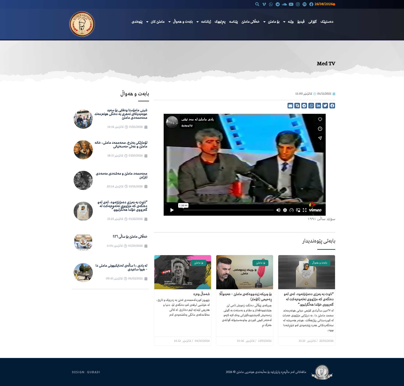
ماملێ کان (158, 21)
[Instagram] (298, 4)
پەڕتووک (220, 21)
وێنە (291, 21)
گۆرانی (312, 21)
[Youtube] (291, 4)
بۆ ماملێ (273, 21)
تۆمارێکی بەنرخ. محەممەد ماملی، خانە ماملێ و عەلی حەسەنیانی (121, 144)
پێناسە (233, 21)
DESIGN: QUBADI (86, 372)
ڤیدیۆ (301, 21)
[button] (257, 4)
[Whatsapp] (270, 4)
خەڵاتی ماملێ (251, 21)
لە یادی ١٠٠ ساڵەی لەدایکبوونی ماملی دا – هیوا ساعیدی (121, 267)
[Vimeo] (264, 4)
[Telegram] (277, 4)
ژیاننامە (206, 21)
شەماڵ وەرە (201, 294)
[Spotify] (304, 4)
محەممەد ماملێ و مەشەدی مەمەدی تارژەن (121, 175)
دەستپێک (327, 21)
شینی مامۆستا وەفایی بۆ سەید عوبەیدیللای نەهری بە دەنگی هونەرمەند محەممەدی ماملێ (120, 114)
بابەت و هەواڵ (183, 21)
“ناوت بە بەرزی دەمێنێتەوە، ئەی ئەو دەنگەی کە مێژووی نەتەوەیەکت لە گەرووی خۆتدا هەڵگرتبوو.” (309, 299)
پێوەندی (137, 21)
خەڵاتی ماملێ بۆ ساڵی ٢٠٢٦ (130, 236)
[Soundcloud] (284, 4)
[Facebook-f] (311, 4)
